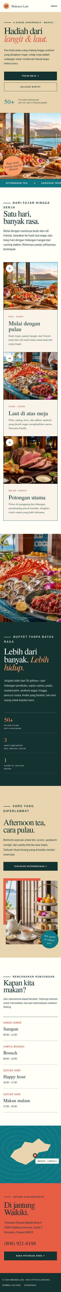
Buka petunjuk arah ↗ (30, 1256)
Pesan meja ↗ (30, 76)
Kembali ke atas (11, 1285)
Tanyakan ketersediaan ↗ (30, 866)
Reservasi (30, 1285)
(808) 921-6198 (20, 1243)
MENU (54, 6)
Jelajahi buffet (30, 87)
